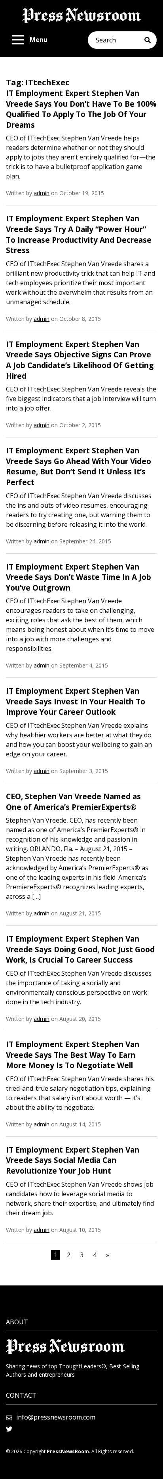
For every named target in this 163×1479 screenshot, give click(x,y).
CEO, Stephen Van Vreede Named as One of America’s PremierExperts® (73, 801)
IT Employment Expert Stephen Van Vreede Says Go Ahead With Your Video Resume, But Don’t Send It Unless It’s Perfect (78, 466)
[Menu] (18, 40)
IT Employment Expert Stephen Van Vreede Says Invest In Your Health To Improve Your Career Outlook (75, 701)
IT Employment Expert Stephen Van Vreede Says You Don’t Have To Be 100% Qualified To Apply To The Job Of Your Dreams (81, 109)
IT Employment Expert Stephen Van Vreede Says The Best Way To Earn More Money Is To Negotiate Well (72, 1054)
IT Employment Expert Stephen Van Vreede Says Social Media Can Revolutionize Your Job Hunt (72, 1160)
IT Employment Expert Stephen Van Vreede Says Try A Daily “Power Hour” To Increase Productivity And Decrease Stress (79, 234)
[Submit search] (150, 40)
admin (41, 193)
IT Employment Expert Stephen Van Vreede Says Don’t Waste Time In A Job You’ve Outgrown (78, 577)
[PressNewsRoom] (81, 15)
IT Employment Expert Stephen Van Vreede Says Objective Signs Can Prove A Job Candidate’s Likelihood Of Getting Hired (80, 360)
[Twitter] (9, 1429)
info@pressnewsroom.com (55, 1417)
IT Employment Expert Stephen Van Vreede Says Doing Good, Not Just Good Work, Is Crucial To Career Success (80, 949)
